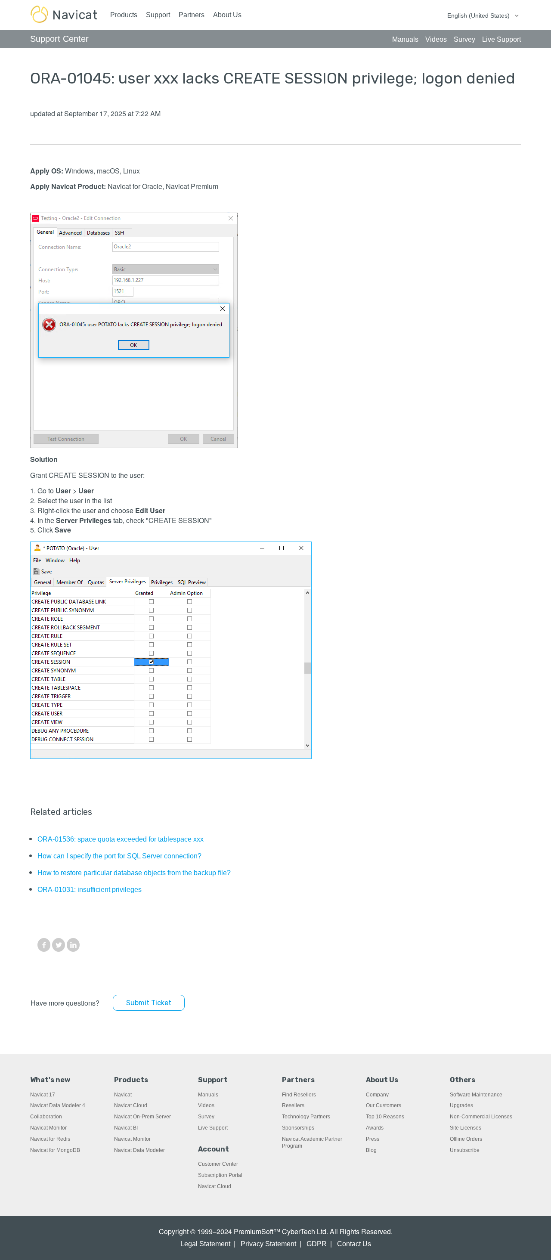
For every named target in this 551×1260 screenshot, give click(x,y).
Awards (375, 1128)
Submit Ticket (148, 1003)
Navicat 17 (42, 1095)
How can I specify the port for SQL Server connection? (119, 856)
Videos (206, 1105)
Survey (206, 1117)
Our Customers (383, 1105)
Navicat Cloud (130, 1105)
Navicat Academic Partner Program (312, 1142)
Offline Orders (466, 1139)
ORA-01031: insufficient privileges (89, 889)
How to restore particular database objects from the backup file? (134, 872)
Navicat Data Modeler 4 (57, 1105)
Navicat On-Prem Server (142, 1117)
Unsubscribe (465, 1150)
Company (377, 1095)
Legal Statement (205, 1244)
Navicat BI (126, 1128)
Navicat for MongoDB (55, 1150)
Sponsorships (298, 1128)
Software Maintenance (476, 1095)
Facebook (43, 945)
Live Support (213, 1128)
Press (372, 1139)
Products (123, 15)
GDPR (316, 1244)
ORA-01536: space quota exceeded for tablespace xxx (120, 839)
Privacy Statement (268, 1244)
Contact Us (354, 1244)
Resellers (293, 1105)
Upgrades (461, 1105)
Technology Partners (306, 1117)
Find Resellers (299, 1095)
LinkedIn (73, 945)
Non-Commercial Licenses (481, 1117)
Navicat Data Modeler (139, 1150)
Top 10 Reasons (385, 1117)
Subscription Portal (220, 1175)
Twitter (58, 945)
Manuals (208, 1095)
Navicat (123, 1095)
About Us (227, 15)
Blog (371, 1150)
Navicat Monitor (48, 1128)
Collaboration (46, 1117)
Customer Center (218, 1164)
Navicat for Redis (50, 1139)
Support (158, 15)
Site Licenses (465, 1128)
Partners (191, 15)
